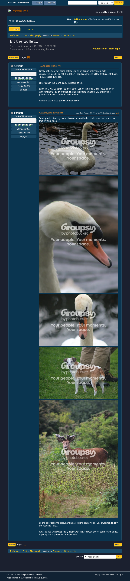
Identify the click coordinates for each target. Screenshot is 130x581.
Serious (56, 35)
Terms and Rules (107, 574)
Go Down (13, 57)
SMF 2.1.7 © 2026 (13, 575)
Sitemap (39, 575)
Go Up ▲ (120, 574)
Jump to (79, 556)
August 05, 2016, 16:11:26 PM (51, 113)
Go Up (12, 544)
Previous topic (99, 48)
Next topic (114, 48)
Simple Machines (27, 575)
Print (117, 57)
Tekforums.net (81, 19)
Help (97, 574)
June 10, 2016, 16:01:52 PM (50, 66)
